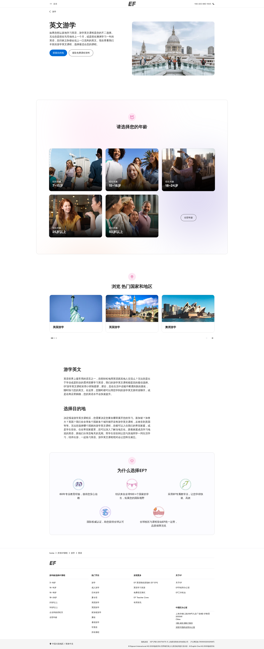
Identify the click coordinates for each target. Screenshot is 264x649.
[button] (54, 4)
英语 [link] (80, 553)
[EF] (132, 4)
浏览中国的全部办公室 (185, 627)
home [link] (52, 553)
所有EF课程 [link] (63, 553)
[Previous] (207, 338)
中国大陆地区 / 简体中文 (62, 644)
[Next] (212, 338)
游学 (54, 11)
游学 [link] (73, 553)
